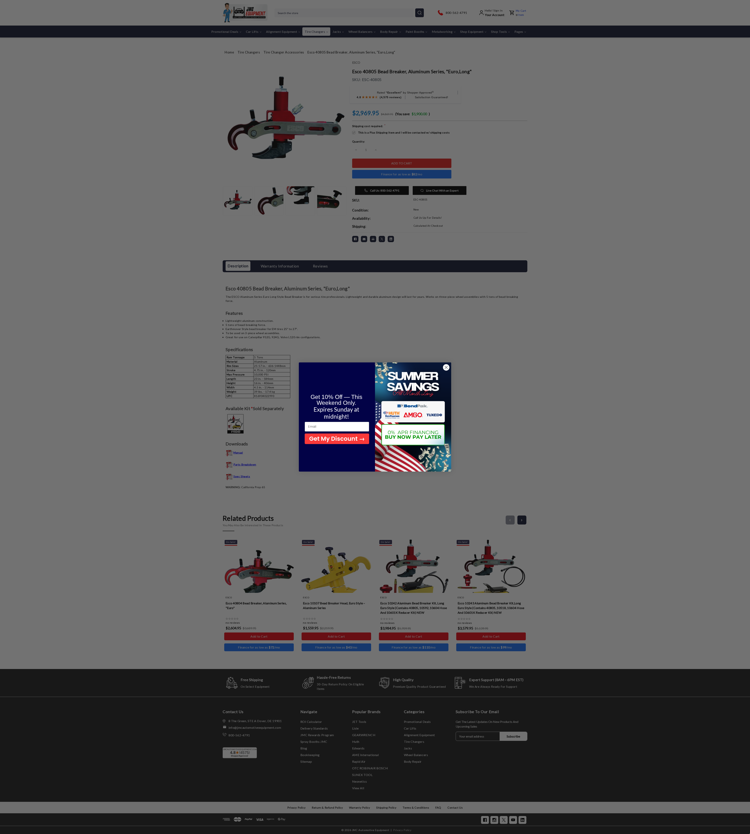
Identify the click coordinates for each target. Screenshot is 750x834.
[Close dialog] (446, 367)
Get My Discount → (337, 438)
